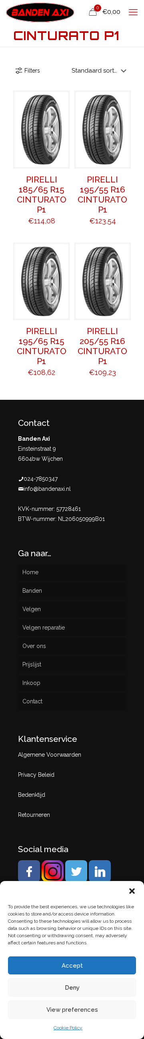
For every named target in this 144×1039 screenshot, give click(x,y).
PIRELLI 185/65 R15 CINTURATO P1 (41, 194)
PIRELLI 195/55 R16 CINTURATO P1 (102, 194)
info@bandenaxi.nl (47, 489)
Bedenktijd (31, 795)
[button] (132, 891)
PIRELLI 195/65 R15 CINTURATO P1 (41, 346)
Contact (32, 701)
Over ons (34, 646)
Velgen (31, 609)
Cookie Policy (68, 1028)
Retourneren (34, 815)
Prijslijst (31, 664)
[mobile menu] (133, 12)
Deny (72, 987)
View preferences (72, 1009)
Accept (72, 965)
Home (30, 572)
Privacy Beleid (36, 775)
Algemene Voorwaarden (49, 754)
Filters (32, 70)
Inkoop (31, 683)
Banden (32, 590)
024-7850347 (41, 479)
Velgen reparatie (43, 627)
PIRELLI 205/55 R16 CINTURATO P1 (102, 346)
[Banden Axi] (40, 12)
